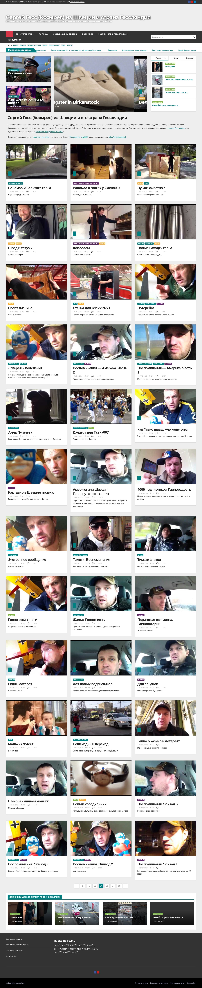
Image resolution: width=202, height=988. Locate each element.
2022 (89, 946)
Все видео (87, 34)
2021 (56, 949)
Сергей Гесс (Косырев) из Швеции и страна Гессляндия (78, 17)
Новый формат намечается (165, 105)
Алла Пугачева (20, 432)
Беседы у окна (54, 45)
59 (119, 886)
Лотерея (141, 303)
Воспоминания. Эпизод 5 (157, 804)
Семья (91, 428)
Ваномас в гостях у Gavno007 (96, 188)
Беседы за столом (34, 45)
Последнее (161, 58)
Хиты (175, 58)
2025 (63, 946)
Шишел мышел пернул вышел (179, 80)
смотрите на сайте (41, 137)
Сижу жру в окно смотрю (176, 92)
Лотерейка (145, 308)
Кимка (45, 45)
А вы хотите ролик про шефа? (26, 101)
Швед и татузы (20, 248)
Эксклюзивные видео (65, 34)
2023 (80, 946)
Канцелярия (14, 40)
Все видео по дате (14, 939)
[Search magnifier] (194, 37)
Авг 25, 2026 (64, 921)
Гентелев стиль (20, 73)
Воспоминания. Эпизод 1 (157, 864)
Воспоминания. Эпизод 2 (93, 864)
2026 (56, 946)
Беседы (11, 615)
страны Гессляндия (176, 128)
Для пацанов (147, 684)
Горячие (189, 58)
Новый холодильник (89, 804)
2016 (86, 949)
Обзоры (62, 98)
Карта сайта (11, 956)
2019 (72, 949)
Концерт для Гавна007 (91, 432)
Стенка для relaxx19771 (91, 308)
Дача (63, 45)
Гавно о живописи (22, 620)
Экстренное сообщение (27, 560)
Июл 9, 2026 (65, 106)
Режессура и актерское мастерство (86, 183)
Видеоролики (170, 63)
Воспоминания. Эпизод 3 (28, 864)
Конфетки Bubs (76, 102)
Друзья (76, 555)
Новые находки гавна (154, 248)
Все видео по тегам (14, 950)
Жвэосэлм (81, 248)
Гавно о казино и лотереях (158, 741)
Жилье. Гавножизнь (89, 620)
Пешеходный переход (90, 744)
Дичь (146, 183)
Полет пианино (20, 308)
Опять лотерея (20, 684)
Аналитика (149, 243)
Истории (160, 303)
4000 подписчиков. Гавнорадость (164, 489)
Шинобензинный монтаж (28, 801)
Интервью (83, 555)
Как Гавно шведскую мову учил (162, 429)
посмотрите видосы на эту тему (49, 132)
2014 (56, 953)
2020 (64, 949)
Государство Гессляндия (112, 34)
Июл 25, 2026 (15, 77)
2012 (73, 953)
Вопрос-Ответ (13, 70)
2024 (72, 946)
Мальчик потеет (20, 744)
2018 (79, 949)
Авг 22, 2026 (160, 921)
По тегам (43, 34)
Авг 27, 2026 (17, 921)
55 (107, 886)
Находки (141, 243)
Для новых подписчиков (92, 684)
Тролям (69, 45)
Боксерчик (170, 67)
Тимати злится (149, 560)
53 (95, 886)
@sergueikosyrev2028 (78, 137)
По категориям (24, 34)
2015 (92, 949)
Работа (140, 183)
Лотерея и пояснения (25, 368)
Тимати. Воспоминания (91, 560)
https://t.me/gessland (117, 137)
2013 (65, 953)
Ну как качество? (151, 188)
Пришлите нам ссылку (77, 2)
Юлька (15, 45)
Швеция (23, 45)
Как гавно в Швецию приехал (31, 492)
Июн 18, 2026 (15, 106)
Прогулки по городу (16, 183)
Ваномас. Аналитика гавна (29, 188)
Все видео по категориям (17, 945)
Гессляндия (13, 555)
